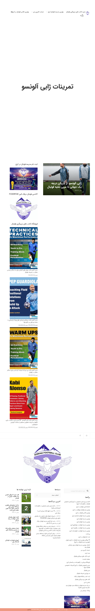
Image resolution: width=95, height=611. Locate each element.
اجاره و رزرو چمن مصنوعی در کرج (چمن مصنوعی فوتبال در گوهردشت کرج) (77, 503)
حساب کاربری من (38, 12)
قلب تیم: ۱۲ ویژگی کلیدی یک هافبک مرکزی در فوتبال (12, 496)
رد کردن (29, 609)
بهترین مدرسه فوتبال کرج (55, 12)
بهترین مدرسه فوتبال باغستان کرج (81, 516)
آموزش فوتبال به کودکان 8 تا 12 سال (12, 541)
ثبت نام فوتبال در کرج (84, 537)
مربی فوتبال (87, 570)
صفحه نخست (86, 559)
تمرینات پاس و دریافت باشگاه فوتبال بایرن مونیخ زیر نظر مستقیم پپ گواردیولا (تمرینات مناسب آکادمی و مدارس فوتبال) (48, 528)
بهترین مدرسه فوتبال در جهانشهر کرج (80, 525)
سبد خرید (87, 553)
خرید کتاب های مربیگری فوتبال (75, 12)
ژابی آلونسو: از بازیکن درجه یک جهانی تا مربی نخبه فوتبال (64, 185)
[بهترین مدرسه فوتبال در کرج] (87, 13)
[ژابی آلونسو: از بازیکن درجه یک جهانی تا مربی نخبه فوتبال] (66, 179)
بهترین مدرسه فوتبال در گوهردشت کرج (80, 531)
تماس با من (87, 582)
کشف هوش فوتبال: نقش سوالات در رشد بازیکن (13, 518)
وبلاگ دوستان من (85, 591)
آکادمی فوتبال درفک (82, 167)
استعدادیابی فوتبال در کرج (83, 507)
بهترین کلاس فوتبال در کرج (20, 12)
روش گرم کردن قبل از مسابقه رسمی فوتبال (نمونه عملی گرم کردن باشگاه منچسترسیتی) (48, 535)
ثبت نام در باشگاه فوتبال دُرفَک (82, 576)
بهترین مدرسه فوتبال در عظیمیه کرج (80, 528)
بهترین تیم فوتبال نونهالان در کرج (81, 510)
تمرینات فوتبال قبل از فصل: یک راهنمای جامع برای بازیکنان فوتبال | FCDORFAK (47, 517)
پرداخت (88, 534)
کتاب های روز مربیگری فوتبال (82, 579)
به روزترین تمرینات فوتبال (83, 573)
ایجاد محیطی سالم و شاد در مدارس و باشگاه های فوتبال (12, 530)
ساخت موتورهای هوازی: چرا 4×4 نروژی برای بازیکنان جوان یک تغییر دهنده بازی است (12, 507)
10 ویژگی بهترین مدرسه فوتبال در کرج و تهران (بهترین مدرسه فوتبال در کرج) (78, 541)
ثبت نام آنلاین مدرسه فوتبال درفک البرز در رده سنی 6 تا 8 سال (48, 522)
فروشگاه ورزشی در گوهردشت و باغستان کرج (78, 562)
